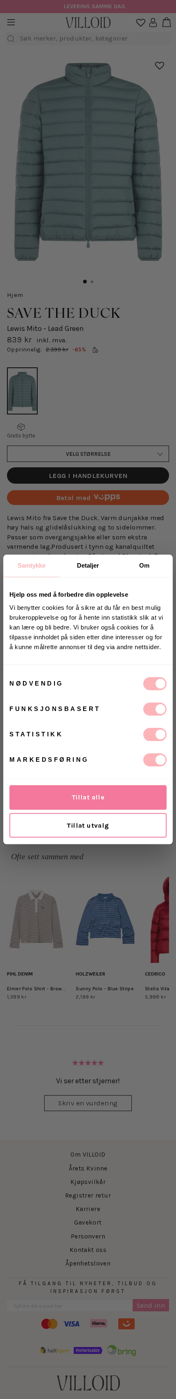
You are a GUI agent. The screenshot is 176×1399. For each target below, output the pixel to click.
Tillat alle (88, 797)
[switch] (155, 708)
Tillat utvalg (88, 825)
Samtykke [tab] (32, 565)
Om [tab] (144, 565)
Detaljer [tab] (88, 565)
